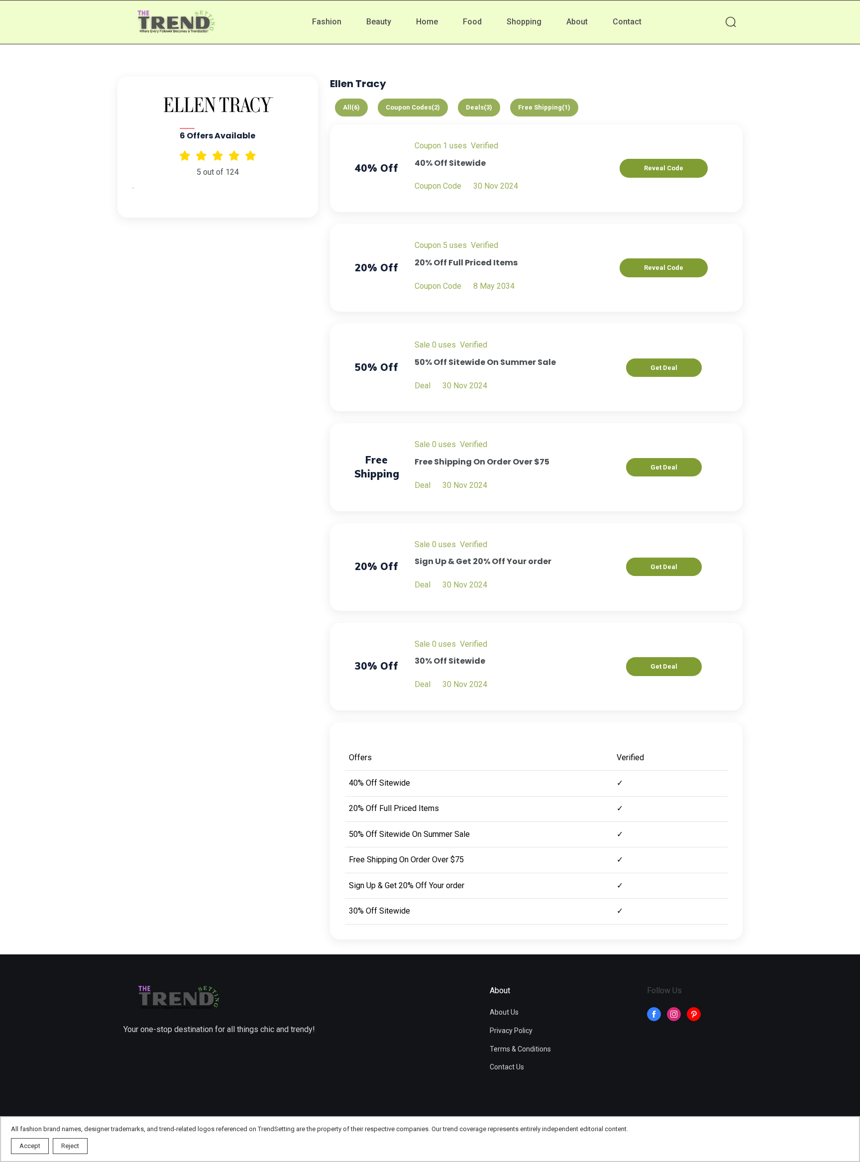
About (577, 21)
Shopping (524, 21)
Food (472, 21)
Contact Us (507, 1067)
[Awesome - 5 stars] (185, 155)
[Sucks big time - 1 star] (250, 155)
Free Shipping (544, 107)
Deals (479, 107)
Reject (70, 1146)
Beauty (378, 21)
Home (427, 21)
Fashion (326, 21)
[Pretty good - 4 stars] (201, 155)
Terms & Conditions (520, 1049)
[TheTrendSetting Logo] (175, 22)
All (351, 107)
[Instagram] (674, 1014)
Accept (29, 1146)
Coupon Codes (413, 107)
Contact (627, 21)
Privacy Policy (511, 1031)
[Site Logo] (178, 998)
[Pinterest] (694, 1014)
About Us (504, 1012)
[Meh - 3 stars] (218, 155)
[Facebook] (654, 1014)
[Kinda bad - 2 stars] (234, 155)
